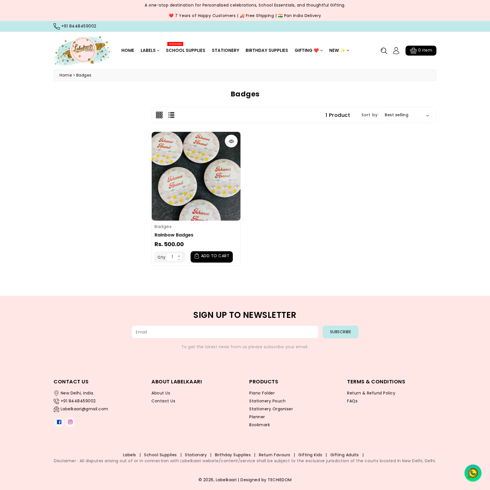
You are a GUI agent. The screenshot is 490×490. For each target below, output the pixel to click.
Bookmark (259, 425)
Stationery (225, 50)
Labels (149, 50)
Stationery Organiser (271, 409)
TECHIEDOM (280, 480)
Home (127, 50)
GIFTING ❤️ (307, 50)
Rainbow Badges (174, 235)
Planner (257, 417)
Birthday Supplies (267, 50)
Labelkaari (226, 480)
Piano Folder (262, 393)
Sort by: (370, 115)
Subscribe (340, 332)
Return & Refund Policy (371, 393)
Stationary (196, 455)
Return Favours (274, 455)
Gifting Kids (310, 455)
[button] (384, 51)
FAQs (352, 401)
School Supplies (185, 48)
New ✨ (338, 50)
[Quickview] (231, 141)
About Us (160, 393)
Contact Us (163, 401)
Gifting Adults (344, 455)
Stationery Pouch (267, 401)
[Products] (196, 176)
